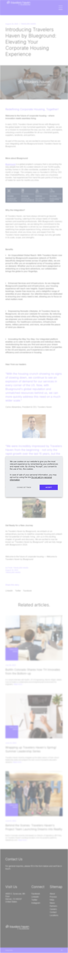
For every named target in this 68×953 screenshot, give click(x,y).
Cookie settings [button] (24, 487)
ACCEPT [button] (49, 487)
